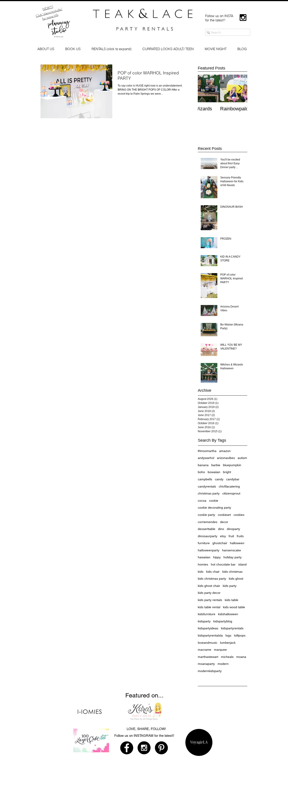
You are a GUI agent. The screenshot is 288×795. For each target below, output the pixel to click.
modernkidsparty (210, 671)
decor (224, 522)
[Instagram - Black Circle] (144, 747)
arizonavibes (226, 458)
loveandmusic (207, 642)
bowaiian (214, 472)
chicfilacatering (229, 486)
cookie (213, 500)
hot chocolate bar (223, 564)
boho (201, 472)
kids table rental (209, 607)
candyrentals (207, 486)
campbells (205, 479)
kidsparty (204, 621)
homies (203, 564)
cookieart (224, 515)
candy (219, 479)
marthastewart (208, 657)
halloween (237, 543)
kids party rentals (210, 600)
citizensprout (231, 493)
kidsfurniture (206, 614)
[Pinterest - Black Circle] (161, 747)
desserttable (206, 529)
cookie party (206, 515)
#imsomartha (207, 451)
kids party (229, 586)
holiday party (232, 557)
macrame (204, 649)
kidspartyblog (222, 621)
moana (241, 657)
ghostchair (219, 543)
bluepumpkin (232, 465)
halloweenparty (208, 550)
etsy (223, 536)
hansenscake (231, 550)
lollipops (239, 635)
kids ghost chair (209, 586)
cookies (239, 515)
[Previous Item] (205, 88)
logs (228, 635)
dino (221, 529)
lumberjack (228, 642)
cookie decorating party (214, 507)
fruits (240, 536)
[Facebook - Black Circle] (126, 747)
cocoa (202, 500)
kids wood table (234, 607)
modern (223, 664)
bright (227, 472)
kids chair (213, 571)
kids (200, 571)
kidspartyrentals (232, 628)
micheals (227, 657)
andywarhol (206, 458)
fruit (231, 536)
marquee (220, 649)
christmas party (209, 493)
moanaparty (206, 664)
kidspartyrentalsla (210, 635)
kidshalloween (228, 614)
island (242, 564)
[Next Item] (240, 88)
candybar (232, 479)
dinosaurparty (207, 536)
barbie (215, 465)
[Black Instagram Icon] (243, 17)
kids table (231, 600)
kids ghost (236, 578)
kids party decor (209, 593)
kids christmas (232, 571)
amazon (225, 451)
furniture (204, 543)
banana (203, 465)
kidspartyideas (208, 628)
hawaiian (204, 557)
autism (242, 458)
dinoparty (233, 529)
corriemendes (207, 522)
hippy (217, 557)
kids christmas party (212, 578)
